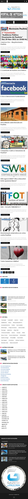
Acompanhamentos (5, 325)
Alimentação (4, 327)
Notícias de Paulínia (6, 374)
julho (3, 426)
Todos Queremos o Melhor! (10, 261)
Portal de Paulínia (5, 379)
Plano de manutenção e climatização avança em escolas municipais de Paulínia (17, 304)
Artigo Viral (16, 330)
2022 (3, 395)
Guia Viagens (4, 340)
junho (3, 428)
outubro (4, 420)
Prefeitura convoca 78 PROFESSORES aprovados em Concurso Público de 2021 (17, 351)
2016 (3, 406)
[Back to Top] (14, 497)
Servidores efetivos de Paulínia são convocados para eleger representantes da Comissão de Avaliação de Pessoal (17, 445)
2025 (3, 389)
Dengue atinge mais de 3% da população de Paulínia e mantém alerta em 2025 (17, 310)
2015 (3, 408)
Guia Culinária (19, 325)
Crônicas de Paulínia (5, 332)
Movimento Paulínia (6, 56)
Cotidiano (4, 82)
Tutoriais (18, 332)
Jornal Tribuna (4, 372)
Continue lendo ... (5, 52)
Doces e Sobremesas (13, 335)
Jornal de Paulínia (5, 369)
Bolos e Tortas (4, 335)
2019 (3, 400)
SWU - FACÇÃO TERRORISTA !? (11, 207)
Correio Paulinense (6, 366)
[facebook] (24, 1)
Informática (11, 340)
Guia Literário (20, 337)
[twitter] (26, 1)
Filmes (9, 322)
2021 (3, 396)
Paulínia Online (4, 377)
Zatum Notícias (5, 380)
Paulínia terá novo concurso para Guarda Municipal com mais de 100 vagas (16, 357)
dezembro (4, 417)
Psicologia (3, 330)
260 (10, 272)
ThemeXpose (16, 494)
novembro (4, 418)
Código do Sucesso (13, 327)
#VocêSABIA (12, 337)
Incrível (21, 320)
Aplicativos (9, 330)
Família (13, 325)
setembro (4, 422)
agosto (4, 424)
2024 (3, 391)
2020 (3, 398)
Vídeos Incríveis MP (14, 342)
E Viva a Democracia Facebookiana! (13, 96)
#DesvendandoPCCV (17, 322)
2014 (3, 409)
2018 (3, 402)
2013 (3, 411)
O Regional (3, 375)
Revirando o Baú (4, 342)
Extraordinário (23, 335)
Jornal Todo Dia (5, 371)
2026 (3, 387)
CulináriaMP (10, 320)
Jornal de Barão (5, 367)
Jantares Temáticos (19, 340)
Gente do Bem (21, 327)
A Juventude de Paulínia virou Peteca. (13, 70)
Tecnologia (3, 320)
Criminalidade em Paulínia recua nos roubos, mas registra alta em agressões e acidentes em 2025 (17, 452)
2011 (3, 415)
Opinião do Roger (4, 337)
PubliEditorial (4, 322)
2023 (3, 393)
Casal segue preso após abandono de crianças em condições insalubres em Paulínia (16, 298)
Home (3, 22)
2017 (3, 404)
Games (13, 332)
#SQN (23, 332)
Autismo (16, 320)
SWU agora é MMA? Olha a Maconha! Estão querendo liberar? (13, 180)
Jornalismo (4, 28)
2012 (3, 413)
